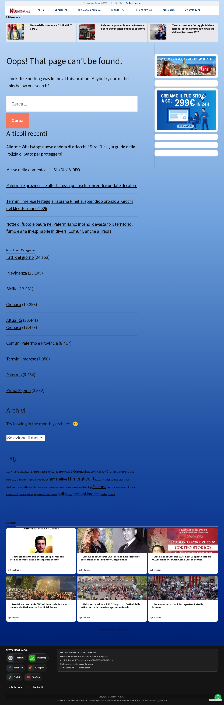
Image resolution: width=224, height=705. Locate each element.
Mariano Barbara (33, 487)
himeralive (58, 479)
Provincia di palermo (16, 494)
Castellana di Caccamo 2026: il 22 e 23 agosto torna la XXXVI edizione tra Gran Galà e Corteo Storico (181, 558)
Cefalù (68, 472)
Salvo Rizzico (15, 570)
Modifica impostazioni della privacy (112, 629)
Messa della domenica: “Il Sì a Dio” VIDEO (43, 170)
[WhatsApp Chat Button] (217, 697)
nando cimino (77, 487)
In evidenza (16, 273)
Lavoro (122, 479)
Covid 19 (101, 471)
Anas (8, 472)
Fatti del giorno (20, 257)
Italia (40, 10)
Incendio (98, 480)
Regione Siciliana (42, 494)
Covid (94, 472)
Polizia (131, 487)
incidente (107, 480)
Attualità (60, 10)
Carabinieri (58, 471)
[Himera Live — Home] (20, 10)
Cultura (122, 471)
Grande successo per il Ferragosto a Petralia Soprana (177, 606)
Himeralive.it (81, 479)
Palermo (14, 375)
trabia (104, 494)
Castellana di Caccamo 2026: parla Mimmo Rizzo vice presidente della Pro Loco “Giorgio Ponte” (110, 558)
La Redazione (15, 687)
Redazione (85, 570)
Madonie (11, 487)
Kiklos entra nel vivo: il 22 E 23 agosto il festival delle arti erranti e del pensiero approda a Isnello (110, 606)
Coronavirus (81, 471)
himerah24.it (42, 479)
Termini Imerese (21, 359)
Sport (70, 494)
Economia (130, 472)
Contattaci (192, 10)
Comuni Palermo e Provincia (32, 343)
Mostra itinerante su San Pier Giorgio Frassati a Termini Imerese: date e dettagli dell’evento (37, 558)
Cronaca (13, 304)
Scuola (54, 494)
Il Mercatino (144, 10)
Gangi (14, 480)
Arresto (20, 472)
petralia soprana (113, 487)
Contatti (38, 687)
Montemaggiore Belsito (60, 487)
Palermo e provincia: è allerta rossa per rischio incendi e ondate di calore (53, 27)
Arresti (13, 471)
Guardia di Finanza (26, 480)
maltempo (20, 487)
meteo (45, 487)
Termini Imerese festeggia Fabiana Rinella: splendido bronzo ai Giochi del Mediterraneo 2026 (123, 28)
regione (30, 494)
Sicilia (115, 10)
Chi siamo (169, 10)
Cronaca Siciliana (89, 10)
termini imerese (87, 494)
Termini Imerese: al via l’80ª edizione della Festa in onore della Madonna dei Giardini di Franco (38, 606)
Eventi (8, 480)
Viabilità (111, 494)
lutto (128, 479)
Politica (124, 487)
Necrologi (87, 487)
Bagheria (35, 471)
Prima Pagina (18, 390)
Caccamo (45, 472)
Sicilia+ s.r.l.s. (70, 700)
